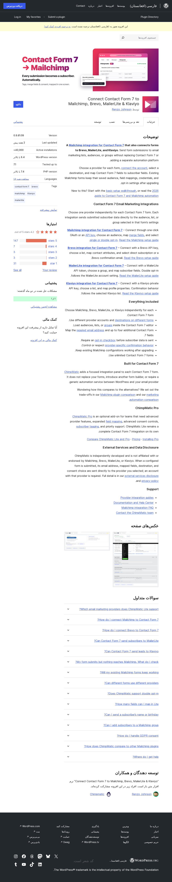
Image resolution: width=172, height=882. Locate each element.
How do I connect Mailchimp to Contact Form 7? (128, 619)
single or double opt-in (104, 240)
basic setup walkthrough (121, 190)
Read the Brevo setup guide (141, 258)
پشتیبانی (18, 121)
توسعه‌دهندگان (92, 836)
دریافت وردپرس (14, 5)
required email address (90, 330)
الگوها (126, 842)
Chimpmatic (97, 794)
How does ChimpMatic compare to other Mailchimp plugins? (121, 746)
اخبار (156, 831)
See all (17, 270)
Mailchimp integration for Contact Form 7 (96, 145)
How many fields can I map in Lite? (137, 704)
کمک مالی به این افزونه (43, 340)
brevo (35, 186)
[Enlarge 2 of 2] (105, 536)
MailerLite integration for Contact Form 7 (96, 265)
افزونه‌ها (125, 836)
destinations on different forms (134, 320)
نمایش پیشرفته (48, 209)
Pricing (136, 439)
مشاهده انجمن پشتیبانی (44, 306)
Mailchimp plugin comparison (117, 394)
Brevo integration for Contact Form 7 (92, 247)
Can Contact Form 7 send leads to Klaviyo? (131, 651)
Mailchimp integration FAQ (137, 507)
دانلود (18, 104)
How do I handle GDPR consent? (138, 735)
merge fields (136, 235)
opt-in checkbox (105, 340)
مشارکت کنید (63, 826)
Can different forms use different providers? (131, 683)
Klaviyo (31, 193)
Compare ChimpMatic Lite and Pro (108, 439)
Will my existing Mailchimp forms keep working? (129, 672)
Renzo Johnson (122, 109)
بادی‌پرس (34, 842)
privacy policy (150, 481)
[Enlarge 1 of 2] (154, 536)
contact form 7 (22, 186)
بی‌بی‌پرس (33, 836)
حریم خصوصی (151, 842)
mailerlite (19, 200)
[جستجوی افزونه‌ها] (123, 37)
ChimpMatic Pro (82, 416)
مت (36, 831)
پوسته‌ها (125, 831)
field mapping (114, 421)
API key (90, 235)
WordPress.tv (90, 842)
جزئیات (151, 121)
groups (108, 325)
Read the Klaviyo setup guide (140, 293)
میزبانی (155, 836)
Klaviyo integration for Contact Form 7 (91, 283)
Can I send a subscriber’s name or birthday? (131, 714)
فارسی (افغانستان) (117, 860)
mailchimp (20, 193)
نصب (112, 121)
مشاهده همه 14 (21, 179)
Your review (49, 270)
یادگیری (95, 826)
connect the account (134, 168)
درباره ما (154, 826)
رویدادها (66, 831)
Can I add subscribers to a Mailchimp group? (131, 725)
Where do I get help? (146, 756)
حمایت (65, 836)
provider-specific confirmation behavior (129, 345)
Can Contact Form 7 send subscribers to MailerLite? (126, 640)
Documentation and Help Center (134, 502)
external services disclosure (142, 475)
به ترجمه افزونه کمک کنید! (57, 26)
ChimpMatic (71, 372)
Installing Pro (151, 439)
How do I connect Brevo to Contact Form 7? (130, 630)
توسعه (97, 121)
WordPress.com (29, 826)
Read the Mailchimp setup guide (139, 240)
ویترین (125, 826)
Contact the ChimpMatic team (135, 512)
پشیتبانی (95, 831)
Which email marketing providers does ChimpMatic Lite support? (119, 609)
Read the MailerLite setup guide (139, 275)
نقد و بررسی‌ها (131, 121)
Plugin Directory (150, 16)
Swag (65, 842)
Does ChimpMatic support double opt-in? (133, 693)
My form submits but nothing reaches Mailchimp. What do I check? (117, 662)
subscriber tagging (87, 426)
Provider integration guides (137, 497)
